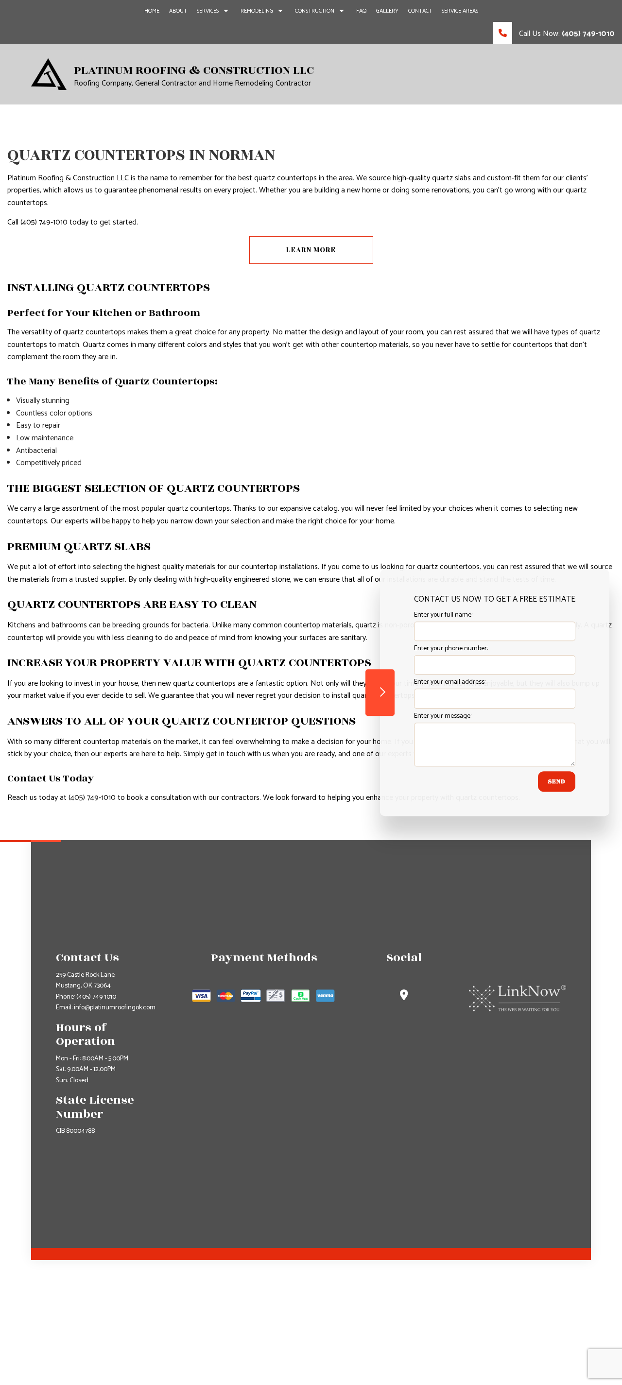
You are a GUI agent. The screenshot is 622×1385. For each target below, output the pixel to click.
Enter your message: (442, 716)
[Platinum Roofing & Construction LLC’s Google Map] (404, 996)
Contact (420, 11)
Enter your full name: (443, 615)
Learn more (311, 250)
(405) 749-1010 (96, 997)
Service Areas (460, 11)
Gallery (387, 11)
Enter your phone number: (451, 648)
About (178, 11)
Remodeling (257, 11)
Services (208, 11)
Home (151, 11)
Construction (314, 11)
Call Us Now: (566, 33)
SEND (557, 781)
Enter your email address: (449, 682)
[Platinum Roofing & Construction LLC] (49, 73)
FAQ (361, 11)
